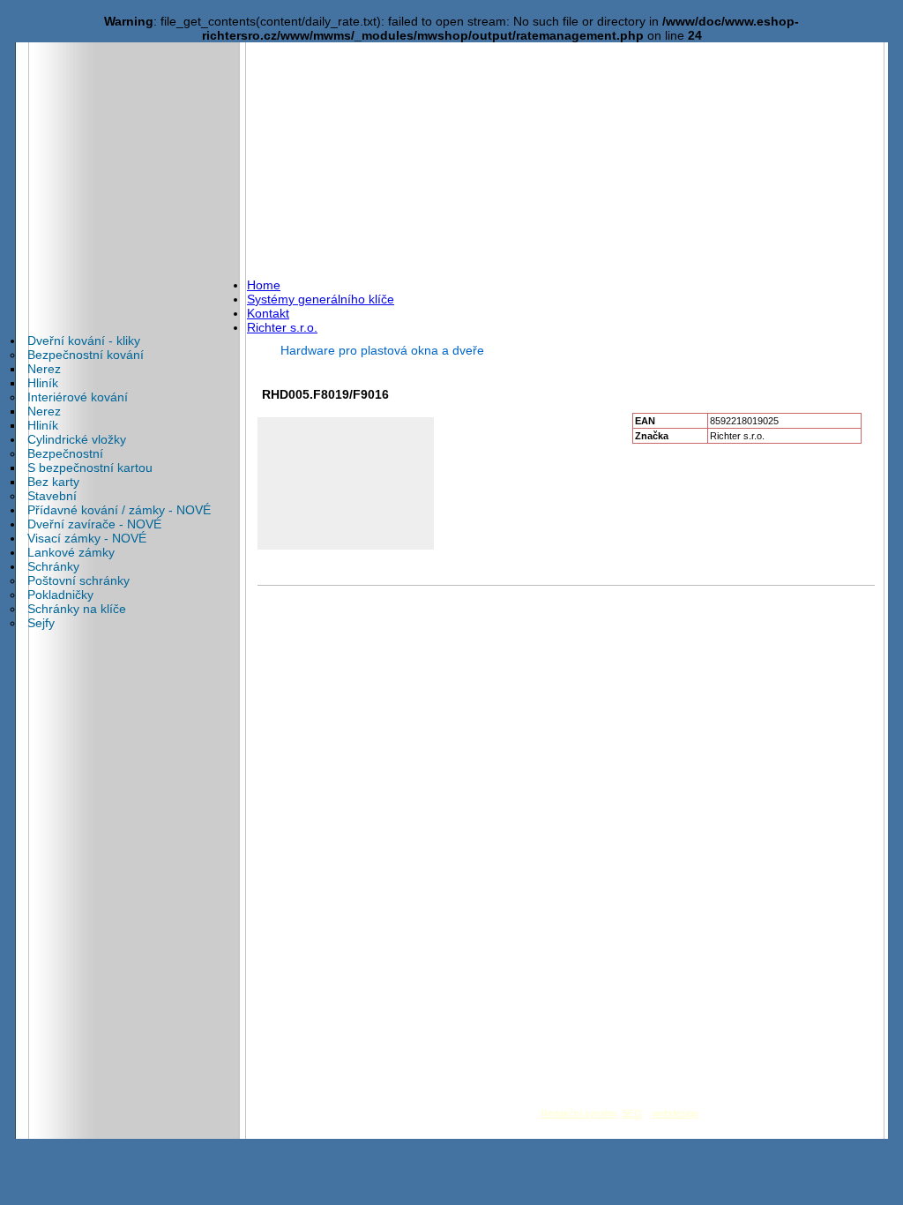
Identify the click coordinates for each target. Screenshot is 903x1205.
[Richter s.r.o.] (134, 102)
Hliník (42, 383)
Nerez (44, 369)
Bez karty (53, 482)
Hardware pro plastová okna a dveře (382, 350)
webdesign (675, 1113)
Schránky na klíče (76, 609)
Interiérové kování (77, 397)
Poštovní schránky (78, 580)
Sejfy (41, 623)
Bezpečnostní (65, 453)
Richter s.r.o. (282, 327)
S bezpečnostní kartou (90, 467)
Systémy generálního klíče (320, 299)
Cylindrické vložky (76, 439)
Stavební (52, 496)
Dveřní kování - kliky (83, 340)
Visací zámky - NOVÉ (86, 538)
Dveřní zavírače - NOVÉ (94, 524)
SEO (632, 1113)
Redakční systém (578, 1113)
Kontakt (268, 313)
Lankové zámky (71, 552)
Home (263, 285)
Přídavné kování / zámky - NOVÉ (119, 510)
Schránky (53, 566)
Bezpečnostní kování (85, 355)
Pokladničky (60, 595)
